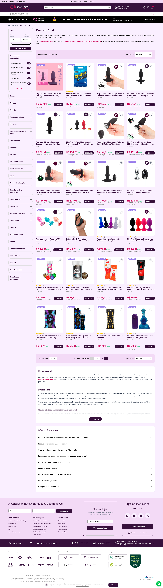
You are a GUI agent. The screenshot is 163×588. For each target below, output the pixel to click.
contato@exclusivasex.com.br (46, 543)
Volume (13, 155)
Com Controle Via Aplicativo (16, 191)
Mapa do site (37, 534)
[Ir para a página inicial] (19, 7)
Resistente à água (17, 117)
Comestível (14, 220)
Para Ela (44, 14)
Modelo (13, 110)
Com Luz (13, 227)
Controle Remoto (16, 169)
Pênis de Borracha (95, 14)
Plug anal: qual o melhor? (48, 468)
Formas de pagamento (40, 521)
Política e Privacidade (40, 532)
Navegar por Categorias (15, 57)
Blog (152, 14)
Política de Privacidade (82, 586)
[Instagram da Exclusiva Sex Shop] (127, 515)
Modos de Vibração (17, 183)
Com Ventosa (15, 256)
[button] (144, 7)
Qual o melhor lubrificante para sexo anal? (55, 474)
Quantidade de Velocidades (15, 278)
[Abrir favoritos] (148, 7)
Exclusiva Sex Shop (46, 41)
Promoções (146, 14)
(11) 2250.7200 (81, 543)
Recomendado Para (17, 249)
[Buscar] (109, 7)
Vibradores (125, 14)
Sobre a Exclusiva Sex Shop (17, 521)
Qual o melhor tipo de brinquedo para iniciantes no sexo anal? (63, 438)
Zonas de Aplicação (17, 213)
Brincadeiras (59, 14)
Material (13, 124)
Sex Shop (15, 25)
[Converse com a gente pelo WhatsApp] (158, 583)
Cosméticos (67, 14)
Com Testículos (16, 270)
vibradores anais (83, 41)
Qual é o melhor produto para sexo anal (54, 462)
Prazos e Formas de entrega (42, 523)
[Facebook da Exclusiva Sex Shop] (141, 515)
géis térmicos (96, 41)
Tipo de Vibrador (16, 162)
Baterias (13, 148)
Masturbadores (84, 14)
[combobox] (143, 54)
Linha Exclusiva (136, 14)
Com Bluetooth (15, 199)
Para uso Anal (105, 14)
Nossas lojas (12, 523)
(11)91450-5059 (20, 1)
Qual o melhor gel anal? (47, 480)
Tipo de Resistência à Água (18, 132)
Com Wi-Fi (14, 206)
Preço (12, 31)
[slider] (11, 44)
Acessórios (51, 14)
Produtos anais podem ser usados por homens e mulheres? (62, 456)
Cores (12, 96)
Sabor (12, 242)
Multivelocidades (16, 235)
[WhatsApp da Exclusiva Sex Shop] (134, 515)
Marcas (13, 103)
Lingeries (75, 14)
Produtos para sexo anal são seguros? (53, 444)
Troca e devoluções (39, 529)
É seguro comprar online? (48, 487)
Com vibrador (15, 141)
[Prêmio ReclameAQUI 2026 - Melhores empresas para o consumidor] (135, 561)
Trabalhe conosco (14, 532)
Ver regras (147, 19)
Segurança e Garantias (40, 526)
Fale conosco (12, 526)
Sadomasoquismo (115, 14)
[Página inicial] (9, 25)
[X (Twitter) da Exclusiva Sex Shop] (147, 515)
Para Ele (38, 14)
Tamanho (13, 263)
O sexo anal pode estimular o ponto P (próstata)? (58, 450)
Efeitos (13, 176)
